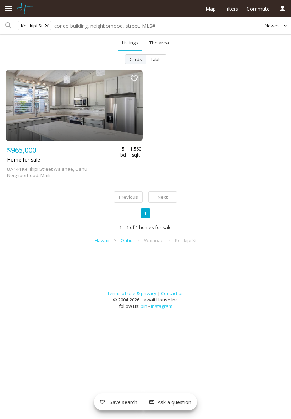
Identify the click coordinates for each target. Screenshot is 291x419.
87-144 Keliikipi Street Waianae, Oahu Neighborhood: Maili (47, 172)
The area (159, 42)
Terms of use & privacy (132, 293)
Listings (130, 42)
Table (156, 59)
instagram (161, 306)
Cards (136, 59)
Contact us (172, 293)
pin (144, 306)
